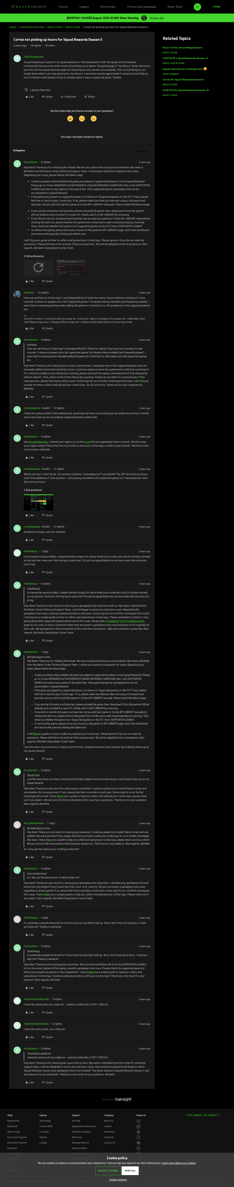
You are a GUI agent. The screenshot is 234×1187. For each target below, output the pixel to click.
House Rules (108, 6)
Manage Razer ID (80, 1142)
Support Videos (79, 1148)
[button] (216, 7)
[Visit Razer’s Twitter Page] (138, 1137)
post (87, 441)
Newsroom (109, 1131)
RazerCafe (12, 1126)
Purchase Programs (17, 1137)
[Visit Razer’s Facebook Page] (138, 1121)
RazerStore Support (81, 1131)
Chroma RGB (45, 1126)
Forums (63, 6)
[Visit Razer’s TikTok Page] (138, 1148)
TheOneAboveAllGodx (36, 999)
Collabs (43, 1142)
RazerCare (77, 1137)
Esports (43, 1137)
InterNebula (30, 551)
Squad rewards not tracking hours (183, 69)
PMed (60, 796)
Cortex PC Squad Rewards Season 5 (183, 80)
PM (32, 240)
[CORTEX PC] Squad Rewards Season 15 (186, 90)
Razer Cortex (54, 27)
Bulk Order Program (17, 1142)
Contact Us (109, 1142)
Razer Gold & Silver (174, 63)
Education (12, 1148)
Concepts (44, 1131)
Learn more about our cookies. (179, 1163)
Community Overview (31, 27)
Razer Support (171, 73)
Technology (45, 1120)
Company (109, 1115)
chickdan (29, 292)
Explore (43, 1115)
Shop (9, 1115)
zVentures (109, 1137)
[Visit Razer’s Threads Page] (138, 1132)
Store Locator (13, 1131)
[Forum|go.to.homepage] (28, 7)
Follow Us (141, 1115)
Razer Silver (175, 6)
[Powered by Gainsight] (117, 1100)
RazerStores (13, 1120)
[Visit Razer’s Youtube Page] (138, 1143)
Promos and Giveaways (141, 6)
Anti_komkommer (34, 823)
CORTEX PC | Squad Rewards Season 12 (185, 58)
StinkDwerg (30, 917)
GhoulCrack (30, 652)
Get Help (76, 1120)
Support (84, 6)
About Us (108, 1120)
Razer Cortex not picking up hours (182, 48)
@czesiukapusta (38, 441)
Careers (108, 1126)
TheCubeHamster (34, 56)
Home (12, 27)
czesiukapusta (32, 408)
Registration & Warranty (83, 1126)
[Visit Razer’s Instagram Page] (138, 1126)
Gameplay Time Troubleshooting (125, 621)
